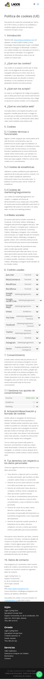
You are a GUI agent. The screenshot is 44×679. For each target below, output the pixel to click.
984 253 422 (12, 641)
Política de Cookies (30, 673)
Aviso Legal (31, 671)
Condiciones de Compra (22, 676)
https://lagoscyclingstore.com (24, 40)
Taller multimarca (10, 651)
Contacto (7, 658)
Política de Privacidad (13, 673)
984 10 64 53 (12, 621)
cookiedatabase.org (11, 600)
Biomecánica (8, 656)
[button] (39, 674)
